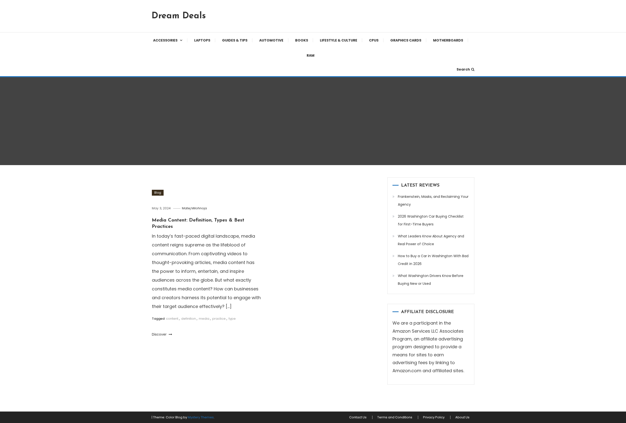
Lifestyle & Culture (338, 40)
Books (301, 40)
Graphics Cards (405, 40)
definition (188, 318)
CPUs (374, 40)
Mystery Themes (201, 417)
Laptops (202, 40)
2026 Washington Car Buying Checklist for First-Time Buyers (431, 220)
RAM (310, 55)
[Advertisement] (313, 121)
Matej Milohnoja (194, 208)
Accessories (165, 40)
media (204, 318)
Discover (160, 334)
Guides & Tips (234, 40)
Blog (157, 192)
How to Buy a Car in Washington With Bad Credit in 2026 (433, 260)
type (232, 318)
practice (219, 318)
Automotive (271, 40)
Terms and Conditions (394, 417)
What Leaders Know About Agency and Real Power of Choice (431, 240)
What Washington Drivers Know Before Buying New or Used (430, 279)
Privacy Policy (434, 417)
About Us (462, 417)
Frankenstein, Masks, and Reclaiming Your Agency (433, 200)
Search (463, 69)
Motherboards (448, 40)
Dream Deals (179, 16)
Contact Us (358, 417)
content (172, 318)
